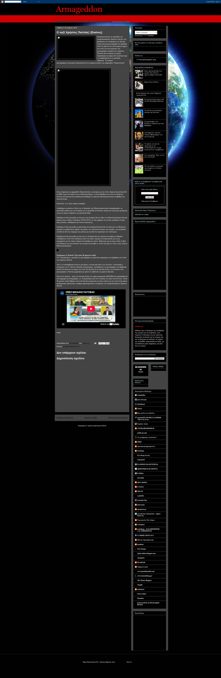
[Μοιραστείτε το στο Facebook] (106, 343)
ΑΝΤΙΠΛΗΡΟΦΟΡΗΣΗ (145, 428)
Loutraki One (142, 500)
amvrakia (140, 478)
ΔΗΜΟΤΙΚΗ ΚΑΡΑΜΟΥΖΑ (147, 469)
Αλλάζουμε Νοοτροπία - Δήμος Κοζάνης (149, 514)
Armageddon (74, 343)
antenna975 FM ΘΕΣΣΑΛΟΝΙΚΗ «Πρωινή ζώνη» (149, 418)
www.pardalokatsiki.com (146, 571)
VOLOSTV (141, 460)
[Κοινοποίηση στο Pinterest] (108, 343)
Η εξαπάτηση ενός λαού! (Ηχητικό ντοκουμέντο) (148, 94)
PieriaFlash (141, 562)
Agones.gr (121, 21)
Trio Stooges (141, 549)
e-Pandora (141, 524)
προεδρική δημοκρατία (146, 446)
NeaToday (140, 451)
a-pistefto (140, 496)
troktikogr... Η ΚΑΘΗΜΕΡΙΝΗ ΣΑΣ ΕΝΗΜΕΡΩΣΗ (148, 530)
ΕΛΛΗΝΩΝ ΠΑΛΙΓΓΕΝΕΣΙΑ (147, 464)
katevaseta (141, 504)
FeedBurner (154, 201)
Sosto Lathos (141, 594)
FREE (139, 442)
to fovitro (140, 487)
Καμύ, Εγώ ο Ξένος (151, 82)
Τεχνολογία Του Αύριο (145, 520)
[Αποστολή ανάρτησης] (95, 343)
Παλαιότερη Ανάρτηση (118, 418)
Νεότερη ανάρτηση (65, 418)
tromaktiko (141, 395)
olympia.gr (141, 404)
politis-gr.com (142, 433)
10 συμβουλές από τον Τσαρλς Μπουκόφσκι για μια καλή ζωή (153, 135)
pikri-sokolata (142, 482)
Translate (151, 35)
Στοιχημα (127, 21)
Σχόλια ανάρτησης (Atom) (97, 426)
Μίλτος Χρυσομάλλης (145, 540)
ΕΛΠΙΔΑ (140, 473)
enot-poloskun (120, 662)
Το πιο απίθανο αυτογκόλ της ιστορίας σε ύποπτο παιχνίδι (153, 168)
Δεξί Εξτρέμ (142, 399)
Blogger (135, 662)
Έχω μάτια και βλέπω (145, 413)
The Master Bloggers (144, 580)
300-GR (140, 491)
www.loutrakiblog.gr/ (144, 576)
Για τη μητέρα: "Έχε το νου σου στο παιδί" (154, 156)
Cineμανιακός (142, 567)
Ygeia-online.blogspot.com (146, 553)
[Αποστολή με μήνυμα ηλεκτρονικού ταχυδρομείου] (99, 343)
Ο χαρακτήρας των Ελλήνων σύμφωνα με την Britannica (154, 123)
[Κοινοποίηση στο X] (104, 343)
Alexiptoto (141, 558)
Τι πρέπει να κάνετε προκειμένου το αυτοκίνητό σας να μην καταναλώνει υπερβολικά (153, 147)
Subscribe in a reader (142, 214)
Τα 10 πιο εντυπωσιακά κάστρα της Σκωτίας (153, 111)
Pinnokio (140, 598)
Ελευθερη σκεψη (143, 455)
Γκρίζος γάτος (142, 424)
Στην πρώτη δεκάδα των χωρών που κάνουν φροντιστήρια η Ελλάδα (153, 73)
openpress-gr (141, 509)
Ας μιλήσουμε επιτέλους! (147, 437)
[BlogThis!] (102, 343)
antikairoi (140, 589)
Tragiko (140, 585)
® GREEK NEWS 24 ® (145, 535)
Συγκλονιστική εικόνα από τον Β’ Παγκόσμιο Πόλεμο (154, 100)
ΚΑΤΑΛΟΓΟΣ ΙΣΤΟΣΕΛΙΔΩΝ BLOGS (148, 604)
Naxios (139, 408)
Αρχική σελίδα (90, 418)
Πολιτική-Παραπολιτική (71, 346)
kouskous (140, 544)
